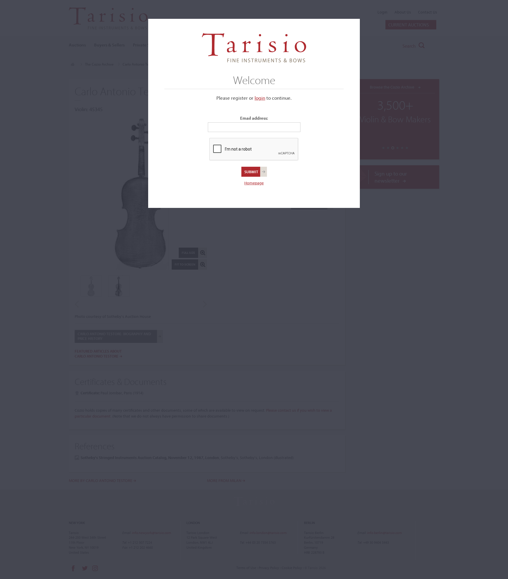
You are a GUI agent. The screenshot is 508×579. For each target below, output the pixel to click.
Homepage (254, 183)
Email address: (254, 118)
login (260, 98)
